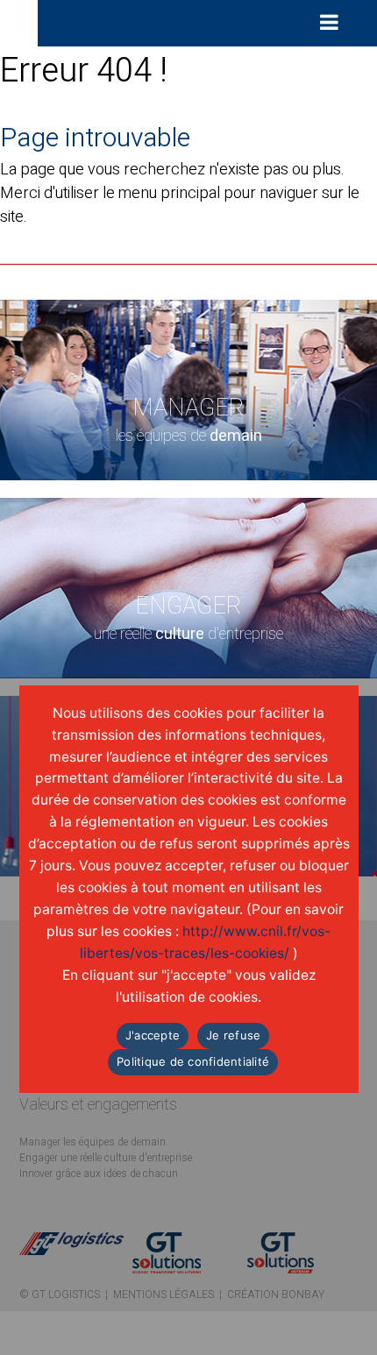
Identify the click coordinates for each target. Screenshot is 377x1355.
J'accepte (152, 1035)
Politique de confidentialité (193, 1061)
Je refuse (233, 1035)
